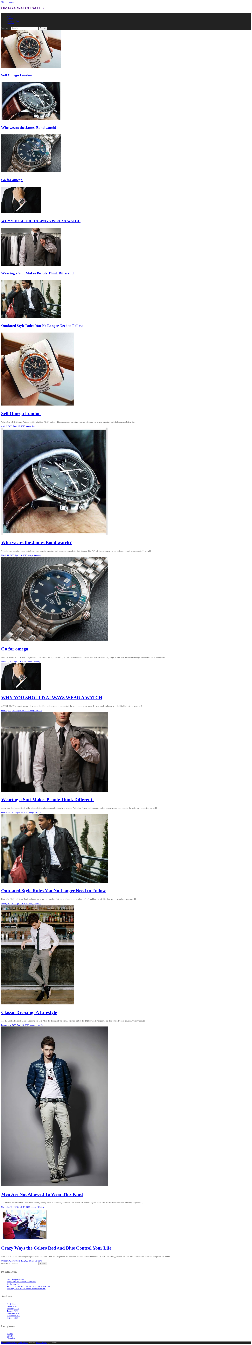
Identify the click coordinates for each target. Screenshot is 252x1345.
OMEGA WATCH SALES (22, 8)
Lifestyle (39, 1025)
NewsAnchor (41, 1342)
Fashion (39, 710)
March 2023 (12, 1306)
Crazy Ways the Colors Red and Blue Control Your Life (56, 1248)
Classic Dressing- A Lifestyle (29, 1012)
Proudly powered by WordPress (14, 1342)
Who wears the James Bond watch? (29, 127)
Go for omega (12, 180)
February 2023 (13, 1309)
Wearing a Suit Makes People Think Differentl (37, 273)
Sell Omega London (16, 75)
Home (9, 14)
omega (29, 426)
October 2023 (12, 1318)
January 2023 (12, 1311)
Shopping (36, 426)
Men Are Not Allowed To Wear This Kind (42, 1194)
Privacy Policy (13, 21)
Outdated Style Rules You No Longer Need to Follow (42, 326)
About (9, 16)
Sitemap (10, 23)
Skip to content (7, 2)
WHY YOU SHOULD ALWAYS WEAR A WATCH (40, 221)
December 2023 (13, 1313)
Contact (10, 19)
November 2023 (13, 1316)
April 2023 (11, 1304)
